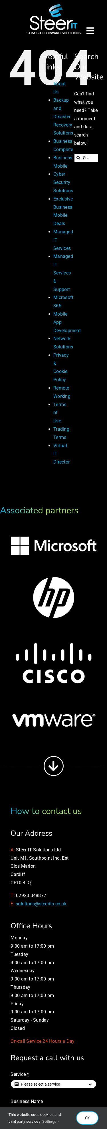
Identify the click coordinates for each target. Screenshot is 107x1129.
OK (87, 1118)
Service (20, 1074)
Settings (49, 1121)
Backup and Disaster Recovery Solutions (63, 116)
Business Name (27, 1101)
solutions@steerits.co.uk (41, 904)
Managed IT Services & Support (63, 273)
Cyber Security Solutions (63, 182)
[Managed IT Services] (53, 5)
